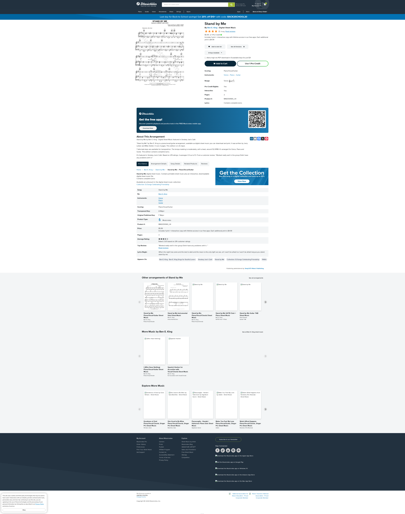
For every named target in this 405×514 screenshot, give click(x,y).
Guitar (147, 11)
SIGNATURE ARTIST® (189, 447)
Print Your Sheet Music (144, 449)
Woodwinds (162, 11)
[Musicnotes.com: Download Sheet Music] (147, 4)
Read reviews (230, 31)
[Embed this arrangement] (251, 138)
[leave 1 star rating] (206, 31)
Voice (154, 11)
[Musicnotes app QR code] (257, 120)
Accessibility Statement (166, 455)
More (248, 12)
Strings (178, 11)
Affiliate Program (164, 449)
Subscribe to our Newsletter (228, 439)
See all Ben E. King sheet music (252, 332)
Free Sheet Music (187, 452)
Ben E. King (212, 28)
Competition (186, 457)
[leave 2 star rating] (209, 31)
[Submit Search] (231, 5)
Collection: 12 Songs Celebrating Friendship (153, 184)
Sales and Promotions (189, 449)
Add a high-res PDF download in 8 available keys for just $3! (229, 58)
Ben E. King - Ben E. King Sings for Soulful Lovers (177, 259)
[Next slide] (265, 302)
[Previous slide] (139, 302)
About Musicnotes (165, 438)
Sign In (259, 3)
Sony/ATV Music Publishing (254, 268)
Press (161, 444)
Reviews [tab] (204, 164)
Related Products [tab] (190, 164)
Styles (188, 11)
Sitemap (184, 455)
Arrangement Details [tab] (158, 164)
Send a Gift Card (241, 5)
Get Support (141, 452)
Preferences (141, 447)
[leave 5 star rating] (219, 31)
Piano (140, 11)
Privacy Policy (163, 460)
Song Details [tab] (175, 164)
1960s (264, 259)
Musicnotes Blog (187, 444)
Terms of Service (164, 457)
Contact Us (162, 452)
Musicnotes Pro (240, 4)
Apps (238, 11)
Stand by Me (219, 259)
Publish (161, 447)
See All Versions (236, 46)
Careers (161, 441)
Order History (141, 444)
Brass (171, 11)
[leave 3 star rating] (212, 31)
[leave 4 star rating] (216, 31)
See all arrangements (256, 278)
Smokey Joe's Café (205, 259)
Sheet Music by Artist (189, 441)
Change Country (141, 497)
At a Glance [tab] (142, 164)
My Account (256, 5)
